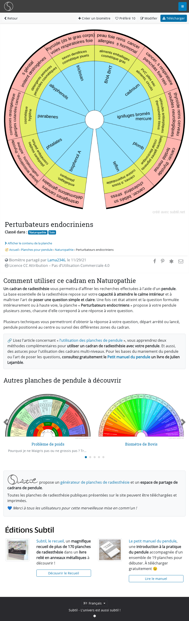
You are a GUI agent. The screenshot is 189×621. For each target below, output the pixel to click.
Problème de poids (48, 444)
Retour (12, 18)
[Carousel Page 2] (90, 457)
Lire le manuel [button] (156, 578)
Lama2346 (56, 260)
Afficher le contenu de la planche (30, 243)
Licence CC (59, 265)
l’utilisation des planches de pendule (91, 340)
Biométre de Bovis (141, 444)
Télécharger (175, 18)
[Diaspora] (171, 261)
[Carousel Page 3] (95, 457)
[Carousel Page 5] (103, 457)
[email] (180, 261)
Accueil (14, 250)
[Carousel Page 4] (99, 457)
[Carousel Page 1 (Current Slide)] (86, 457)
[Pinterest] (162, 261)
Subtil (73, 610)
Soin (52, 232)
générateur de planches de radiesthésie (95, 482)
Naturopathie (37, 232)
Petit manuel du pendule (128, 356)
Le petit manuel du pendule (153, 541)
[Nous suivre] (94, 616)
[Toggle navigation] (182, 6)
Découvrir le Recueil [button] (63, 573)
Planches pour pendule (37, 250)
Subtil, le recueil (50, 541)
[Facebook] (154, 261)
